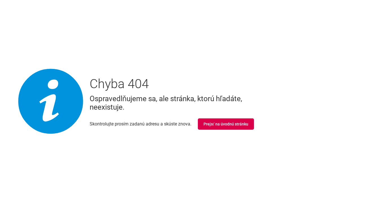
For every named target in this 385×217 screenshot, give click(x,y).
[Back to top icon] (358, 205)
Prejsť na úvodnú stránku (225, 124)
